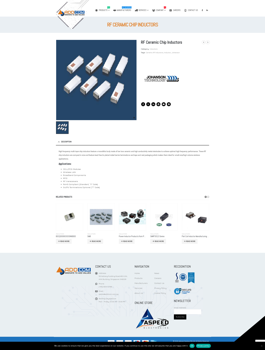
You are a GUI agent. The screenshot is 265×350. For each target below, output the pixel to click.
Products (104, 9)
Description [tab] (66, 141)
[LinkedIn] (207, 10)
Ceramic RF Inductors (154, 52)
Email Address (180, 308)
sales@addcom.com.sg (108, 294)
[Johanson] (161, 78)
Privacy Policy (160, 288)
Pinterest (158, 104)
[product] (69, 216)
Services (142, 10)
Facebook (143, 104)
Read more (64, 241)
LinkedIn (153, 104)
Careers (177, 10)
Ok (192, 346)
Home (137, 273)
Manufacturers (124, 9)
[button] (205, 197)
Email (163, 104)
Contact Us (193, 10)
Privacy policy (203, 346)
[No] (261, 345)
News (156, 273)
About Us (139, 293)
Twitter (148, 104)
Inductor (167, 52)
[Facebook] (202, 10)
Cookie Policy (160, 293)
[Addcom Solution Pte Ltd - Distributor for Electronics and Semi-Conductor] (78, 14)
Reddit (169, 104)
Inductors (153, 49)
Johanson (176, 52)
